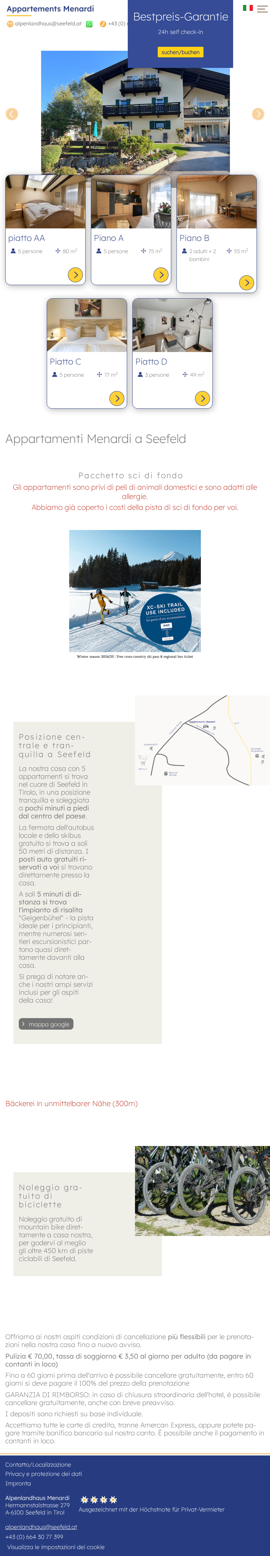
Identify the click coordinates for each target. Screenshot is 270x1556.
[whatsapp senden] (89, 23)
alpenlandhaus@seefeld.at (41, 1526)
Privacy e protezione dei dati (43, 1473)
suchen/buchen (181, 52)
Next (258, 114)
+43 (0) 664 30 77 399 (34, 1536)
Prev (11, 114)
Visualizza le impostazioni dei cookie (56, 1546)
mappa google (49, 1024)
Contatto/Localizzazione (38, 1464)
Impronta (18, 1483)
